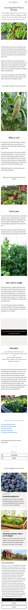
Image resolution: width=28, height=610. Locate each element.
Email (14, 458)
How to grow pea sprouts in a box (9, 432)
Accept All (14, 599)
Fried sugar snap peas (6, 428)
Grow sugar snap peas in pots (8, 424)
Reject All (14, 607)
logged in (12, 468)
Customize (14, 603)
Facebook (14, 455)
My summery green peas (7, 430)
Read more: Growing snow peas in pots (14, 86)
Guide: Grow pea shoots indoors (8, 426)
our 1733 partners (9, 565)
